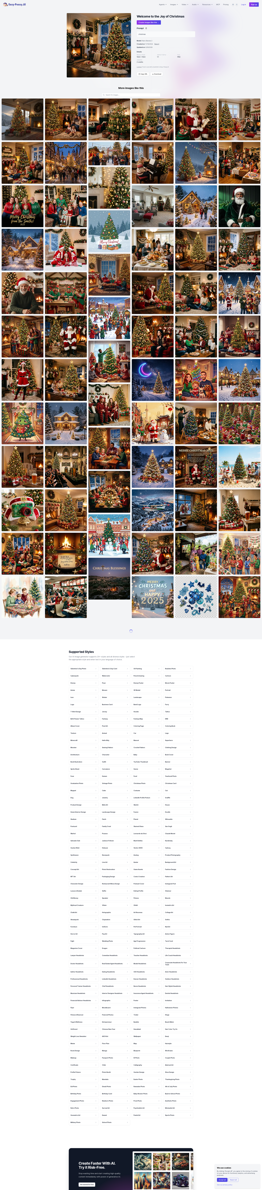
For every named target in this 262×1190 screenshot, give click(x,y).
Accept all (222, 1180)
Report (156, 44)
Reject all (233, 1180)
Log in (243, 4)
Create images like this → (148, 22)
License (139, 67)
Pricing (226, 4)
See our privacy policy (224, 1185)
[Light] (236, 4)
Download (157, 74)
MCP (218, 4)
